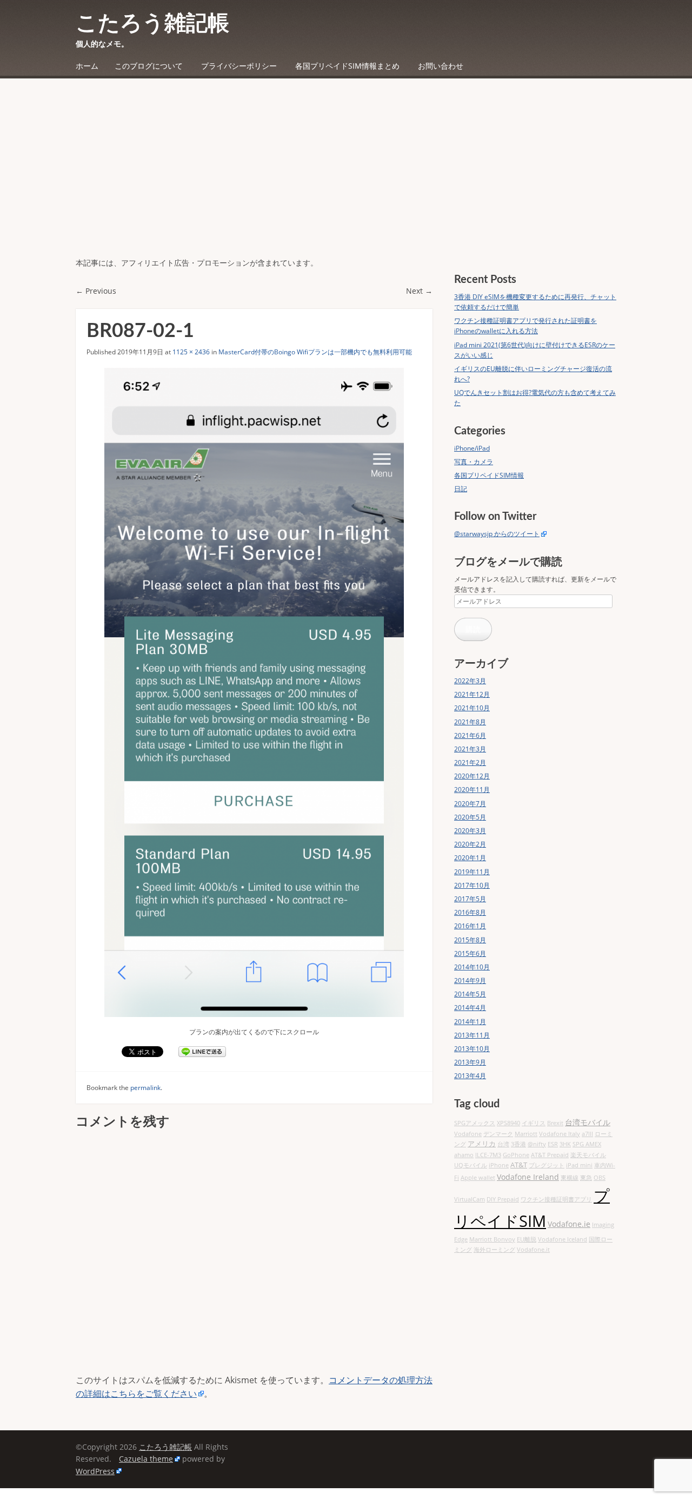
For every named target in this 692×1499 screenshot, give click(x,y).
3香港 (518, 1144)
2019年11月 (472, 871)
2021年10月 (472, 707)
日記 (460, 488)
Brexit (555, 1123)
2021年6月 (470, 735)
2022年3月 (470, 680)
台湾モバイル (587, 1122)
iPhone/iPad (472, 448)
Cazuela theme (146, 1459)
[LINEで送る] (202, 1051)
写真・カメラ (473, 461)
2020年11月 (472, 789)
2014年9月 (470, 980)
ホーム (87, 66)
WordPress (95, 1471)
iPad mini (579, 1165)
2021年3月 (470, 749)
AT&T (518, 1165)
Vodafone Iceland (562, 1239)
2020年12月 (472, 776)
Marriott (526, 1134)
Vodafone (468, 1134)
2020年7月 (470, 803)
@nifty (537, 1144)
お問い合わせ (440, 66)
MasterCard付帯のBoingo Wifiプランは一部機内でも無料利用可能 (315, 351)
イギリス (533, 1123)
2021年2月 (470, 762)
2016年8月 (470, 912)
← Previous (96, 291)
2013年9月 (470, 1062)
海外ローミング (494, 1249)
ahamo (464, 1155)
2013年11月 (472, 1035)
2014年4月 (470, 1007)
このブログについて (149, 66)
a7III (587, 1134)
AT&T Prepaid (550, 1155)
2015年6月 (470, 953)
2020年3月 (470, 830)
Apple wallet (478, 1177)
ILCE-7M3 (488, 1155)
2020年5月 (470, 817)
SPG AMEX (587, 1144)
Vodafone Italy (559, 1134)
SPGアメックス (474, 1123)
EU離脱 (526, 1239)
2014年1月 (470, 1021)
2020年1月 (470, 857)
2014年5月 (470, 994)
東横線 (569, 1177)
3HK (565, 1144)
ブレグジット (546, 1165)
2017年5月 (470, 898)
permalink (145, 1087)
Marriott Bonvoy (492, 1239)
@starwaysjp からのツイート (497, 533)
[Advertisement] (346, 176)
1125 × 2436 (191, 351)
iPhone (499, 1165)
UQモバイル (470, 1165)
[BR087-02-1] (254, 692)
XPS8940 (508, 1123)
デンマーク (498, 1134)
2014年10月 (472, 967)
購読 (473, 629)
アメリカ (482, 1143)
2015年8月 (470, 940)
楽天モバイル (588, 1155)
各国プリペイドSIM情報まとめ (347, 66)
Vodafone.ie (569, 1224)
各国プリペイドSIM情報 (489, 475)
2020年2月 (470, 844)
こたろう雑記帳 (152, 24)
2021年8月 (470, 722)
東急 (586, 1177)
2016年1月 (470, 925)
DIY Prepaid (503, 1199)
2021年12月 (472, 694)
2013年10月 (472, 1048)
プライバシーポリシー (239, 66)
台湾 (503, 1144)
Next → (419, 291)
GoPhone (516, 1155)
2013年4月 (470, 1075)
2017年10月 (472, 885)
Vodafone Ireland (528, 1177)
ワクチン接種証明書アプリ (556, 1199)
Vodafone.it (533, 1249)
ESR (553, 1144)
